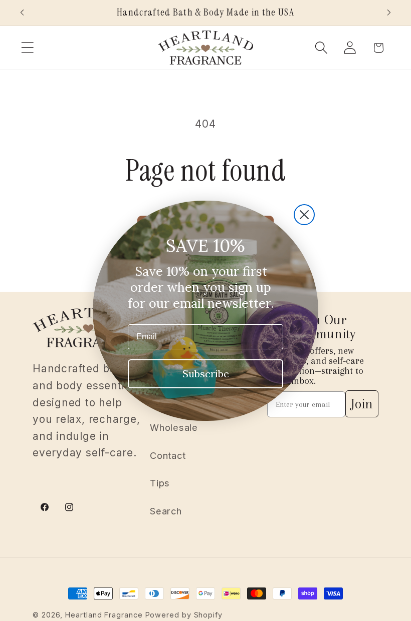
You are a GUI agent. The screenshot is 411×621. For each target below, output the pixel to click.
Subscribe (205, 373)
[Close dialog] (304, 215)
